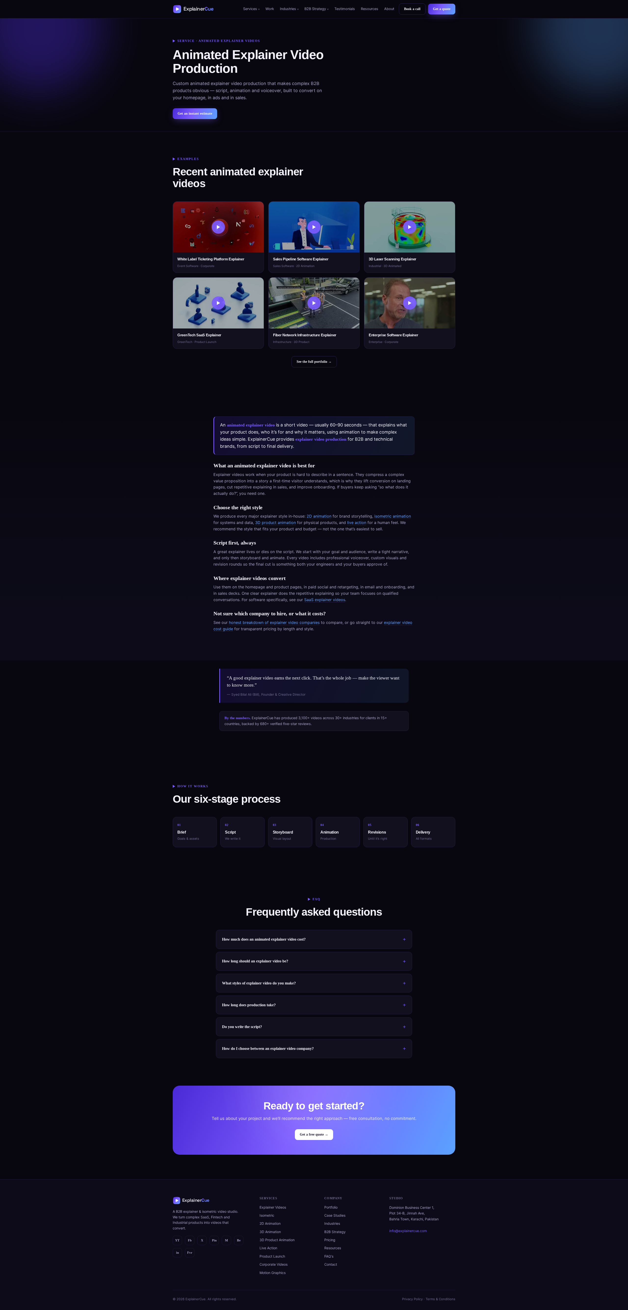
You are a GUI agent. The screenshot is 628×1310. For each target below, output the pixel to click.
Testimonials (344, 9)
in (177, 1252)
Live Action (268, 1248)
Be (239, 1240)
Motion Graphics (273, 1273)
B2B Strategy (315, 9)
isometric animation (392, 516)
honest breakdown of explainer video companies (274, 622)
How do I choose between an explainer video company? (268, 1048)
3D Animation (270, 1232)
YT (177, 1240)
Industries (288, 9)
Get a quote (441, 9)
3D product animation (275, 522)
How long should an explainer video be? (255, 961)
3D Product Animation (277, 1240)
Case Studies (334, 1215)
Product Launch (272, 1256)
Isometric (267, 1215)
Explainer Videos (273, 1207)
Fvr (189, 1252)
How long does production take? (249, 1005)
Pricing (329, 1240)
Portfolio (331, 1207)
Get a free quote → (314, 1134)
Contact (330, 1264)
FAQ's (328, 1256)
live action (356, 522)
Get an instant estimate (195, 113)
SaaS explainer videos (324, 599)
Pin (214, 1240)
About (389, 9)
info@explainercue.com (408, 1231)
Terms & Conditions (440, 1299)
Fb (190, 1240)
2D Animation (270, 1223)
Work (269, 9)
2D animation (319, 516)
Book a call (412, 9)
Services (250, 9)
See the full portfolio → (314, 362)
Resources (369, 9)
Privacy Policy (412, 1299)
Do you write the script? (242, 1027)
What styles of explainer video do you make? (259, 983)
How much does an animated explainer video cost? (264, 939)
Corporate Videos (274, 1264)
